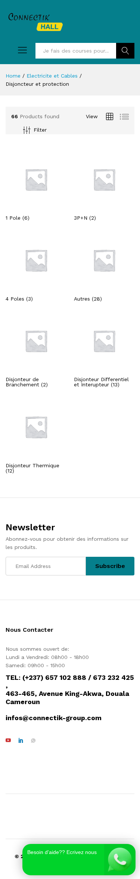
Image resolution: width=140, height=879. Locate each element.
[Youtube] (8, 741)
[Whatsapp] (33, 741)
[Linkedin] (21, 741)
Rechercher (125, 51)
